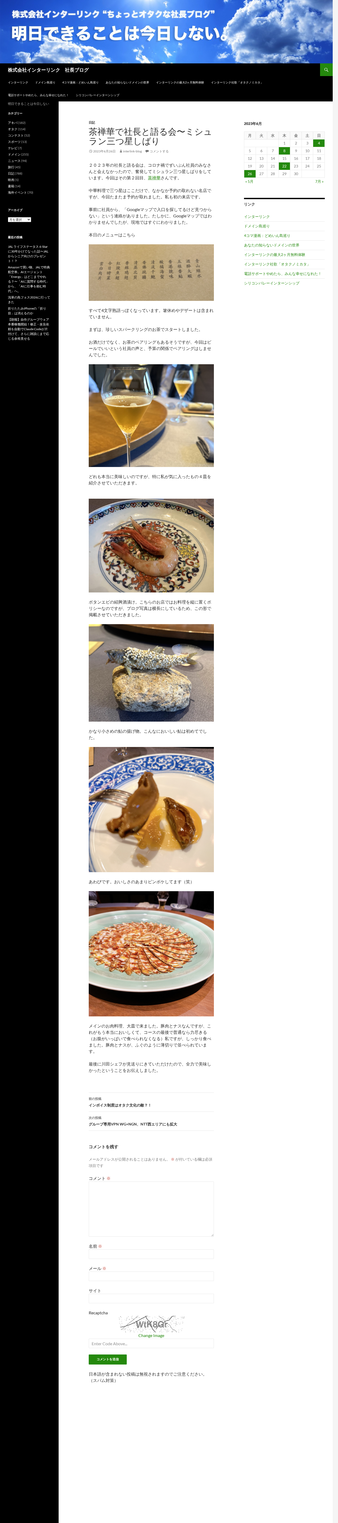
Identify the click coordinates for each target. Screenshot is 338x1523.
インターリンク (18, 82)
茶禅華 (154, 177)
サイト (95, 1290)
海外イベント (17, 192)
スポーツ (14, 142)
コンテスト (16, 135)
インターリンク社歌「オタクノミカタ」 (237, 82)
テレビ (12, 148)
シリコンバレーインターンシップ (97, 95)
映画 (11, 180)
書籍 (11, 186)
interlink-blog (132, 151)
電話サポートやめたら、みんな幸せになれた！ (38, 95)
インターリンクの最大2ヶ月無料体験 (180, 82)
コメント (100, 1178)
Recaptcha (98, 1312)
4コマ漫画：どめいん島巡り (80, 82)
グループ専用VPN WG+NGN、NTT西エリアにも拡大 (133, 1121)
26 (250, 173)
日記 (92, 122)
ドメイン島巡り (45, 82)
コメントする (159, 151)
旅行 (11, 167)
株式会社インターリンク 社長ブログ (48, 70)
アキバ (12, 123)
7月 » (319, 181)
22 (284, 166)
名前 (95, 1246)
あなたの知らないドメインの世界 (127, 82)
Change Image (151, 1335)
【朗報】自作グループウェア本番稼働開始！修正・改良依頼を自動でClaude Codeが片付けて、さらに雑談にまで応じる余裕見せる (28, 328)
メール (97, 1268)
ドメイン (14, 154)
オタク (12, 129)
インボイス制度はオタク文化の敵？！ (120, 1102)
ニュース (14, 161)
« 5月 (249, 181)
